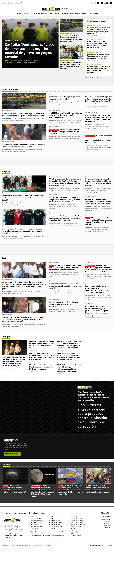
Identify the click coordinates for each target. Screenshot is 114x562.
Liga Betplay (74, 532)
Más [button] (94, 13)
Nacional (84, 13)
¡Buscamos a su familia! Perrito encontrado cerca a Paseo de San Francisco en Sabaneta (98, 57)
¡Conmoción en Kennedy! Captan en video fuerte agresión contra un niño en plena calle (98, 201)
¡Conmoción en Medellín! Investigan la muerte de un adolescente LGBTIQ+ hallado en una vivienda (71, 38)
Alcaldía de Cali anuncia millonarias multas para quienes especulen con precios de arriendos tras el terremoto (98, 309)
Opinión (53, 533)
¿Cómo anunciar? (105, 519)
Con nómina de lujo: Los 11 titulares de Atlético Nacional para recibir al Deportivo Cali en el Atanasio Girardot (69, 356)
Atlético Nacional (35, 532)
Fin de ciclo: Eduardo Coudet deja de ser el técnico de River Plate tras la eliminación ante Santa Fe (42, 344)
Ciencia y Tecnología (36, 533)
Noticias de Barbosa (56, 524)
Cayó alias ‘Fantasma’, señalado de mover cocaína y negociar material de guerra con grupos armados (29, 50)
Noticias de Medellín (67, 33)
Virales (6, 464)
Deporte (57, 13)
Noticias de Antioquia (67, 60)
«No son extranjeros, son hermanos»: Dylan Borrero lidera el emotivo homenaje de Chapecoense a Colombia (70, 489)
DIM (90, 13)
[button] (3, 3)
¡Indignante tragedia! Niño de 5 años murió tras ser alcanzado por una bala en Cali (65, 285)
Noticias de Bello (55, 520)
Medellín (19, 13)
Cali (31, 13)
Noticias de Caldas (35, 522)
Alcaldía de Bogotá (76, 526)
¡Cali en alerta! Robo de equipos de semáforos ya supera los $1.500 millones (63, 304)
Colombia (44, 13)
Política (51, 13)
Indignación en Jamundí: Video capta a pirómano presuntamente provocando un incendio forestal (65, 267)
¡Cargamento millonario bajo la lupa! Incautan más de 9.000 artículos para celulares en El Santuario (71, 65)
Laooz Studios (108, 545)
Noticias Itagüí (34, 524)
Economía (65, 13)
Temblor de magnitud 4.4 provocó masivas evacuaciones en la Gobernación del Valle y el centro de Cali (98, 268)
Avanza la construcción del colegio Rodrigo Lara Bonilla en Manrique (64, 131)
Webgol (6, 336)
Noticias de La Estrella (77, 522)
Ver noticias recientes (94, 78)
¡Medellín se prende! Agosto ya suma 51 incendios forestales (64, 98)
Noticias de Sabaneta (94, 52)
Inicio (31, 517)
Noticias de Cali (90, 262)
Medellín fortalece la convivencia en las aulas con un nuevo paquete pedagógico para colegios (98, 138)
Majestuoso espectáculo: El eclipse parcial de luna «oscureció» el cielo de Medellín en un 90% (15, 488)
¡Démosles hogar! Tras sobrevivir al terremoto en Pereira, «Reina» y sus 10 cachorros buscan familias (97, 488)
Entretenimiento (75, 13)
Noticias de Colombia (12, 40)
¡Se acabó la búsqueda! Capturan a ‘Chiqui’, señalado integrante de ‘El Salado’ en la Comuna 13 (98, 99)
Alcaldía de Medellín (56, 526)
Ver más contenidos (12, 454)
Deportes (73, 530)
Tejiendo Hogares (76, 535)
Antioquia (37, 13)
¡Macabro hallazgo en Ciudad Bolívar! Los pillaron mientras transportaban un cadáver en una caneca (65, 199)
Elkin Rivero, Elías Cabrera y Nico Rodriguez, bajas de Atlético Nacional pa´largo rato (41, 367)
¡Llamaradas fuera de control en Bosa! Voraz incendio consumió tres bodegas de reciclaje (98, 221)
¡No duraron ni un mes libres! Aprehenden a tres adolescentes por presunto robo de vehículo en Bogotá (22, 197)
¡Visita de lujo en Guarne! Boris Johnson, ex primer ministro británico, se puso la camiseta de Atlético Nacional (14, 361)
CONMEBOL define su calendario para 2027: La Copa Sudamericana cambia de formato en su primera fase (69, 368)
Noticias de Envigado (77, 520)
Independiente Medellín (57, 532)
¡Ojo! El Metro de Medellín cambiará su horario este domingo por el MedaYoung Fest (65, 115)
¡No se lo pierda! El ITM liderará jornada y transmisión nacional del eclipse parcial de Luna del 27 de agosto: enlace (42, 490)
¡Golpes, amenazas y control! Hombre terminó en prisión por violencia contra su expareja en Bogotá (98, 182)
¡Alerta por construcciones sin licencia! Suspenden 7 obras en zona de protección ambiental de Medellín (98, 118)
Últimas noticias (14, 3)
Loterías (73, 528)
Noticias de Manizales (36, 520)
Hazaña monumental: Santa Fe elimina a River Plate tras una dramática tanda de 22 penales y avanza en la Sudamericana (69, 344)
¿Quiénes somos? (105, 516)
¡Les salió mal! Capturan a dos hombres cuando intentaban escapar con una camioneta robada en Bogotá (23, 231)
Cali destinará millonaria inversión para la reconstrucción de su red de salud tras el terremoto (96, 289)
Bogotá (26, 13)
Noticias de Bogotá (91, 176)
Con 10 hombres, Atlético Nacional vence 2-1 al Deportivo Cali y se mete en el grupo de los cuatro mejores (41, 356)
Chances (53, 528)
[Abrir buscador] (21, 3)
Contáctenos (106, 530)
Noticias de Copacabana (78, 524)
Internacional (34, 528)
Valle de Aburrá (10, 89)
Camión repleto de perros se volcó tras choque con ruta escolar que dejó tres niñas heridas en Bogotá (65, 218)
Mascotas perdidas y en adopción (40, 535)
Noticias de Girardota (36, 526)
